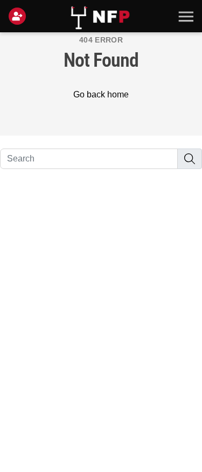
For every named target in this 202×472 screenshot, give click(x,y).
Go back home (101, 94)
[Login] (19, 16)
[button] (184, 16)
